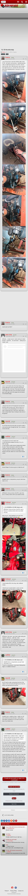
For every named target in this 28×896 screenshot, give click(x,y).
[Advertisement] (14, 34)
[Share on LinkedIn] (2, 821)
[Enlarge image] (14, 696)
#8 (25, 464)
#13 (25, 633)
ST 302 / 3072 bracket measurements (14, 850)
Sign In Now (14, 804)
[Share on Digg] (7, 821)
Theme (6, 890)
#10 (25, 490)
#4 (25, 383)
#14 (25, 656)
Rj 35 (7, 844)
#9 (25, 476)
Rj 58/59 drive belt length (11, 839)
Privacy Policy (13, 890)
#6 (25, 422)
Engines (15, 52)
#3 (25, 336)
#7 (25, 438)
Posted (10, 58)
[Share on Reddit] (11, 821)
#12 (25, 580)
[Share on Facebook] (4, 821)
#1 (25, 58)
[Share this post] (23, 58)
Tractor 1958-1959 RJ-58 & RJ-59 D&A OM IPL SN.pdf (16, 827)
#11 (25, 503)
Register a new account (14, 794)
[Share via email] (14, 821)
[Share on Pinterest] (16, 821)
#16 (25, 713)
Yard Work (8, 834)
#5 (25, 403)
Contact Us (20, 890)
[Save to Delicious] (9, 821)
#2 (25, 324)
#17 (25, 730)
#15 (25, 679)
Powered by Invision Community (14, 893)
